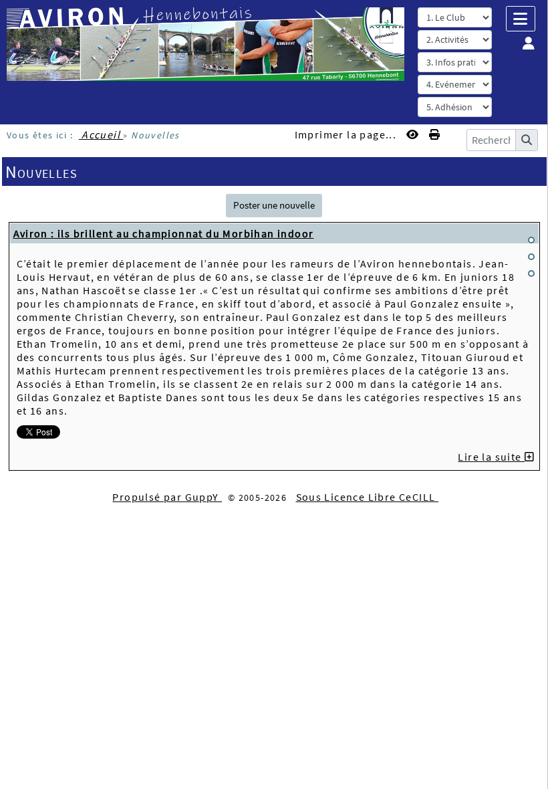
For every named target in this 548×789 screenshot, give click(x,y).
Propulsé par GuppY (167, 496)
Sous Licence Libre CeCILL (367, 496)
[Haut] (531, 240)
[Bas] (531, 273)
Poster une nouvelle (274, 205)
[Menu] (520, 18)
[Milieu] (531, 256)
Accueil (101, 134)
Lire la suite (491, 456)
